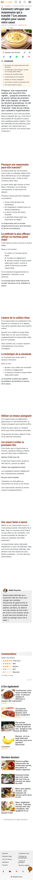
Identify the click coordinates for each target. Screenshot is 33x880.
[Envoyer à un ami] (24, 52)
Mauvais (15, 672)
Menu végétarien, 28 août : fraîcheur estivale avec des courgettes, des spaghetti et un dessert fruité (16, 807)
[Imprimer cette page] (30, 52)
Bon (14, 664)
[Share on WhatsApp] (16, 57)
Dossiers (5, 865)
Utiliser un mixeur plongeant (14, 79)
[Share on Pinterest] (29, 57)
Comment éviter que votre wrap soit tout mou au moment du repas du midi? (22, 779)
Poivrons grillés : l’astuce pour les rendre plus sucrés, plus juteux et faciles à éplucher (23, 765)
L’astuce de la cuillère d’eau (14, 74)
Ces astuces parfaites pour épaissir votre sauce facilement (22, 712)
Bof (13, 669)
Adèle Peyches (22, 25)
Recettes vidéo (7, 856)
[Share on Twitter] (22, 57)
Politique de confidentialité (22, 857)
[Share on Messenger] (10, 57)
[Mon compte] (20, 2)
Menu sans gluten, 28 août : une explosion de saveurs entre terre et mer (23, 793)
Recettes (5, 853)
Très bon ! (16, 661)
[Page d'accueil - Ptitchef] (2, 6)
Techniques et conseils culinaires (15, 819)
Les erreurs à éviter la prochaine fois (17, 82)
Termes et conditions (21, 861)
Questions (5, 862)
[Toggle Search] (24, 2)
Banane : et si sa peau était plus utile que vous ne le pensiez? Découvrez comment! (16, 741)
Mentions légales (24, 865)
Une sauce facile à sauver (13, 85)
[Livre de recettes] (16, 2)
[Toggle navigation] (29, 2)
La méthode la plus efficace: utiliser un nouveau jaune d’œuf (16, 70)
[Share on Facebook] (3, 57)
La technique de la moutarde (14, 77)
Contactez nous (24, 853)
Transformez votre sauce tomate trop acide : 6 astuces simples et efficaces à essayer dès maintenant (16, 695)
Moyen (15, 666)
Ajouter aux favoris (12, 52)
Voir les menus (7, 859)
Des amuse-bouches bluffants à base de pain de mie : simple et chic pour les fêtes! (23, 726)
